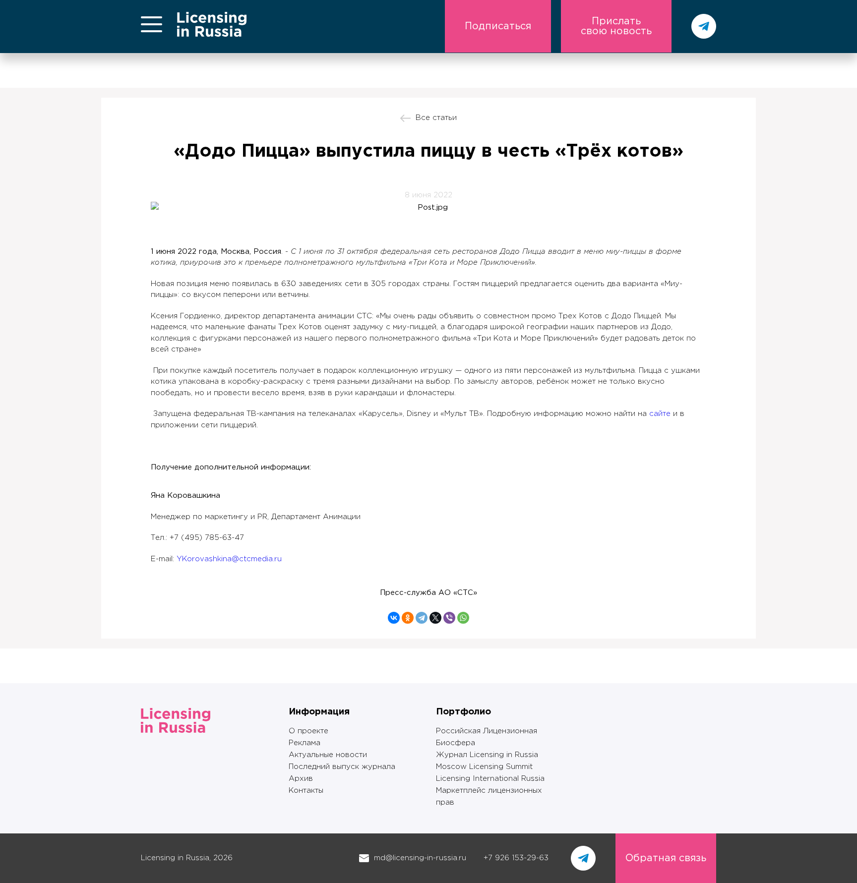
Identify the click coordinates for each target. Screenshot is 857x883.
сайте (660, 414)
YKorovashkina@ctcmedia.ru (229, 559)
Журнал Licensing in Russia (487, 755)
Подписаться (498, 26)
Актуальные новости (328, 755)
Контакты (306, 790)
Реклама (304, 743)
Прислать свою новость (616, 26)
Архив (301, 778)
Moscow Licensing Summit (484, 767)
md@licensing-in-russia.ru (420, 858)
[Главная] (211, 34)
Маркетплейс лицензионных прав (489, 796)
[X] (435, 618)
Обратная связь (665, 858)
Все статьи (436, 118)
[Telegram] (422, 618)
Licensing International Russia (490, 778)
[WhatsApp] (463, 618)
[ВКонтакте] (394, 618)
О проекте (308, 731)
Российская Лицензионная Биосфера (486, 737)
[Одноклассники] (408, 618)
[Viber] (449, 618)
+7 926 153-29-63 (516, 858)
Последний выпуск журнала (342, 767)
